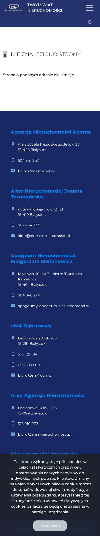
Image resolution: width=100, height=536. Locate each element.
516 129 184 (27, 354)
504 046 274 (29, 295)
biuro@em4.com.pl (35, 375)
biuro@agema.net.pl (36, 171)
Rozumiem (50, 525)
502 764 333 (28, 225)
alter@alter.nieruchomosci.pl (44, 235)
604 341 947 (28, 160)
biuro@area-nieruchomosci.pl (44, 434)
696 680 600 (29, 365)
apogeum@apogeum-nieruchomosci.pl (53, 306)
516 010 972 (28, 423)
